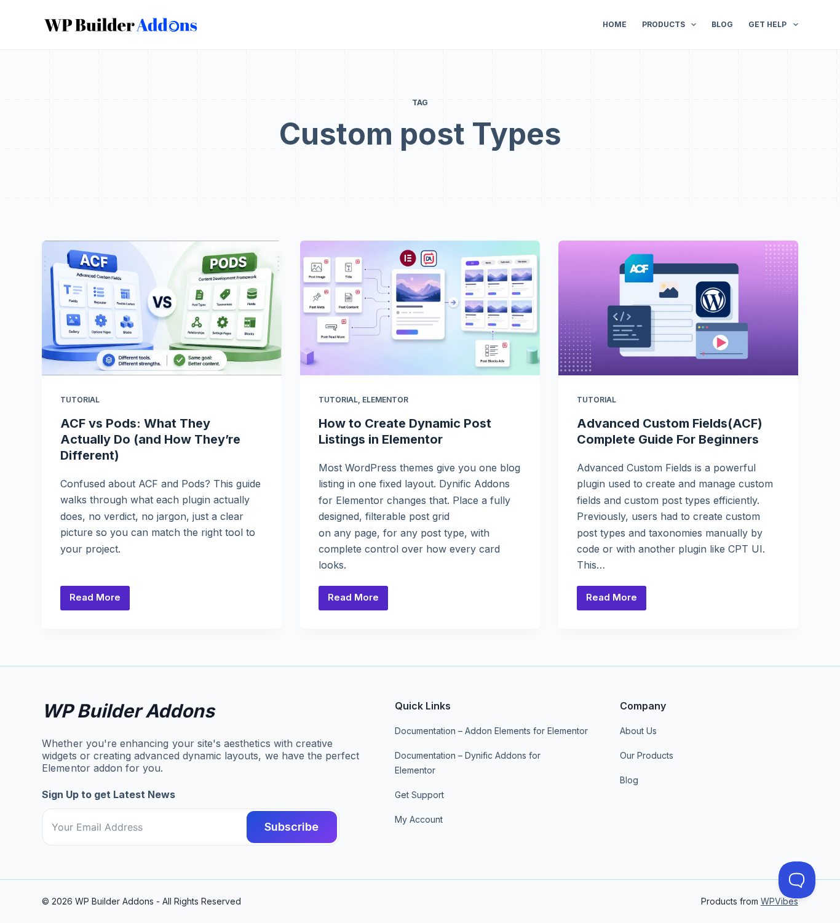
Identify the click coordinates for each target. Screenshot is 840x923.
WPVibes (779, 901)
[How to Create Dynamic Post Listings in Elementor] (420, 308)
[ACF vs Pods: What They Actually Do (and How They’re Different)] (162, 308)
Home (615, 24)
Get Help (767, 24)
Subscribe (291, 826)
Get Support (419, 794)
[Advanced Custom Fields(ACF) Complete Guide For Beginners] (678, 308)
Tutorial (80, 399)
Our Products (646, 755)
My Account (419, 819)
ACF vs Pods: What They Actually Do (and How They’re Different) (150, 439)
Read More (99, 600)
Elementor (385, 399)
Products (663, 24)
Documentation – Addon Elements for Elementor (491, 730)
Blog (722, 24)
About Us (638, 730)
